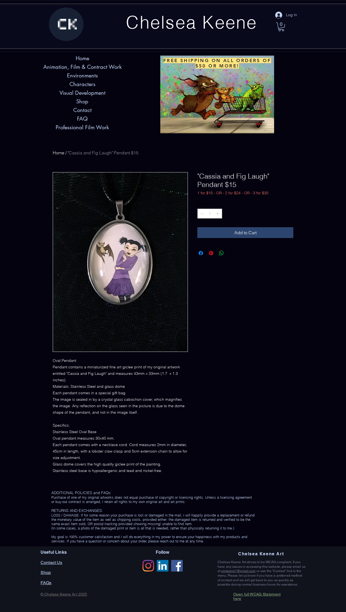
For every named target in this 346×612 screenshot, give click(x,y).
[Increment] (218, 213)
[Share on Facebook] (201, 253)
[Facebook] (177, 566)
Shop (82, 101)
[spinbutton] (210, 213)
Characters (82, 84)
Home (58, 152)
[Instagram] (148, 566)
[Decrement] (201, 213)
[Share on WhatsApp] (221, 253)
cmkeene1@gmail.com (238, 571)
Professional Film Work (82, 127)
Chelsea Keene (191, 22)
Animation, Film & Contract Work (82, 66)
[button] (281, 26)
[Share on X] (231, 253)
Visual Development (82, 92)
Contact (82, 110)
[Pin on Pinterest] (211, 253)
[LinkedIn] (162, 566)
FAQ (82, 118)
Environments (82, 75)
